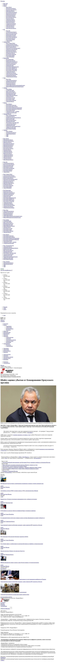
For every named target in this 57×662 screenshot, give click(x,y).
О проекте (3, 602)
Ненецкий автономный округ (13, 48)
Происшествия (6, 332)
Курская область (10, 18)
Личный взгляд (9, 341)
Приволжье (6, 58)
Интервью (8, 342)
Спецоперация (22, 592)
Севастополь (9, 40)
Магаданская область (11, 120)
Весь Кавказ (9, 104)
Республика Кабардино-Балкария (14, 107)
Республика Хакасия (11, 100)
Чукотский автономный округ (13, 126)
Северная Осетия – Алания (12, 111)
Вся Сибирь (9, 89)
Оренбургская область (11, 63)
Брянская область (10, 11)
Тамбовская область (11, 24)
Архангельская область (11, 44)
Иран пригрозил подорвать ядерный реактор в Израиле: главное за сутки (20, 465)
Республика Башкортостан (12, 66)
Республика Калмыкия (11, 37)
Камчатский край (10, 118)
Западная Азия (9, 502)
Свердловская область (11, 80)
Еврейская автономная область (13, 117)
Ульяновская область (11, 75)
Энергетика (9, 327)
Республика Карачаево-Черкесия (14, 109)
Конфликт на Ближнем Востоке (10, 471)
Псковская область (10, 53)
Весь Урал (8, 79)
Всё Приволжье (10, 59)
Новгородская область (11, 51)
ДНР (7, 136)
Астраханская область (11, 32)
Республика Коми (10, 55)
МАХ (20, 457)
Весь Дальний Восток (11, 115)
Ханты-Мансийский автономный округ (15, 85)
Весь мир (5, 3)
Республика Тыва (10, 99)
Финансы (8, 330)
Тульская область (10, 27)
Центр (4, 6)
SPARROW (3, 657)
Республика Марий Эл (11, 68)
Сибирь (5, 87)
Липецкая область (10, 19)
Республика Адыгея (11, 35)
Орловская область (10, 20)
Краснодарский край (11, 34)
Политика (5, 323)
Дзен (6, 458)
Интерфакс (30, 432)
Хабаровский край (10, 125)
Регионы (3, 1)
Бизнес (5, 325)
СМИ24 (2, 660)
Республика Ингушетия (11, 106)
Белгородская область (11, 9)
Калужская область (10, 15)
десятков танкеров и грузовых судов (21, 434)
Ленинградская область (11, 49)
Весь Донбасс (9, 131)
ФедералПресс (37, 458)
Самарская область (10, 71)
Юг (4, 29)
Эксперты (5, 336)
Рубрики (3, 321)
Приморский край (10, 121)
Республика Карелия (11, 54)
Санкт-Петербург (10, 56)
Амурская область (10, 116)
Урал (4, 78)
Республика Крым (10, 39)
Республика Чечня (10, 110)
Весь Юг (8, 30)
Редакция (3, 604)
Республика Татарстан (11, 70)
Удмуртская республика (11, 74)
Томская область (10, 101)
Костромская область (11, 17)
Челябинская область (11, 81)
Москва (5, 4)
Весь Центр (9, 7)
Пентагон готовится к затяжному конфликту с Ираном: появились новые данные (22, 467)
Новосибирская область (11, 95)
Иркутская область (10, 91)
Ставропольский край (11, 112)
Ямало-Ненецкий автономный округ (15, 86)
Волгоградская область (11, 33)
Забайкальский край (11, 127)
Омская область (10, 96)
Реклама (5, 307)
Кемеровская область (11, 92)
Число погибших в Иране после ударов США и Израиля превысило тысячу (21, 468)
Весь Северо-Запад (10, 43)
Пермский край (9, 65)
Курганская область (10, 82)
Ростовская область (10, 38)
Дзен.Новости (25, 457)
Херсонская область (11, 133)
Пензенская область (11, 64)
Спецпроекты (6, 343)
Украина (8, 487)
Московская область (11, 8)
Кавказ (5, 102)
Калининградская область (12, 45)
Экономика (8, 326)
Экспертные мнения (11, 339)
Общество (5, 331)
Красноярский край (10, 94)
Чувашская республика (11, 76)
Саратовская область (11, 73)
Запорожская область (11, 132)
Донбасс (5, 130)
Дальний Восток (7, 114)
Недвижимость (9, 328)
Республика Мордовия (11, 69)
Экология (5, 335)
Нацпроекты (6, 333)
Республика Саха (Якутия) (12, 122)
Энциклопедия (9, 337)
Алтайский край (10, 90)
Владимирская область (11, 12)
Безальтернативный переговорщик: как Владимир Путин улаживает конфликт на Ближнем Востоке (26, 462)
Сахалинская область (11, 123)
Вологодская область (11, 46)
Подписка (8, 344)
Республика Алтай (10, 97)
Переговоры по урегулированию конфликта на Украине (32, 579)
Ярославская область (11, 28)
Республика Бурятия (11, 128)
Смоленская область (11, 23)
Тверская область (10, 25)
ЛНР (7, 135)
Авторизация (4, 606)
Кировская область (10, 60)
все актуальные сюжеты (6, 596)
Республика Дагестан (11, 105)
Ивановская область (11, 14)
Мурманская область (11, 50)
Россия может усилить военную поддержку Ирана (15, 466)
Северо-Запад (6, 42)
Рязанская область (10, 22)
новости (2, 320)
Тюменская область (10, 84)
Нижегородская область (11, 61)
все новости (3, 568)
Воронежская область (11, 13)
